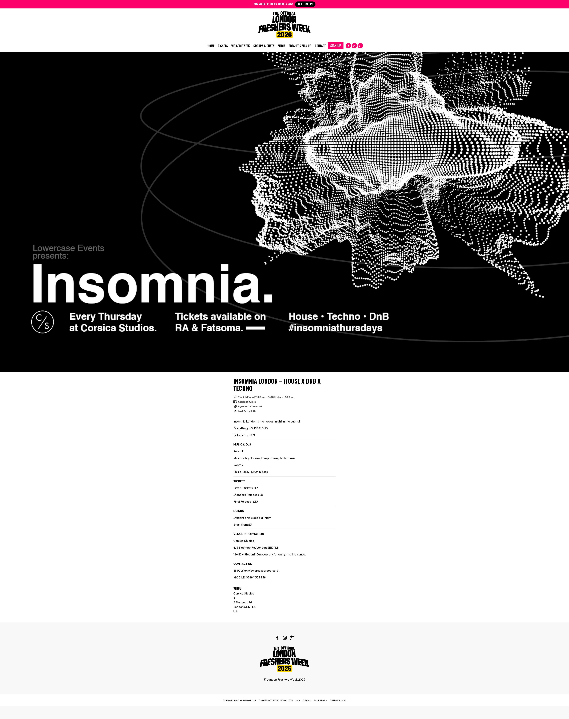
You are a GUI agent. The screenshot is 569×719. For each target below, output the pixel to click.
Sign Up (335, 45)
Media (281, 45)
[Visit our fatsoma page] (360, 45)
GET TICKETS (305, 4)
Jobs (297, 700)
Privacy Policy (320, 700)
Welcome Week (240, 45)
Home (211, 45)
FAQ (291, 700)
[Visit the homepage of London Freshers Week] (284, 24)
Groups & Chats (263, 45)
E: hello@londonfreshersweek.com (239, 700)
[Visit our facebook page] (348, 45)
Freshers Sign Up (300, 45)
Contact (320, 45)
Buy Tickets (284, 712)
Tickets (223, 45)
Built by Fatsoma (338, 700)
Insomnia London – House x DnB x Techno (277, 384)
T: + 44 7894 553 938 (268, 700)
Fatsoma (307, 700)
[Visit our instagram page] (354, 45)
